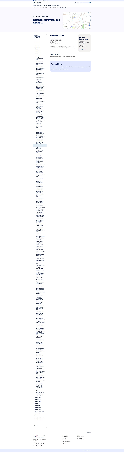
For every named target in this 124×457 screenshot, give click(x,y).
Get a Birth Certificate (66, 439)
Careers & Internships (80, 436)
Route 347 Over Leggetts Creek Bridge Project (40, 343)
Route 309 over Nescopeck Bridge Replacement (40, 69)
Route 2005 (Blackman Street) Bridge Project (39, 295)
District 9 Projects (38, 403)
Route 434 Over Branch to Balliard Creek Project (40, 268)
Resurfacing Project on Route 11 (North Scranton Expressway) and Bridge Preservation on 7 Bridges (40, 118)
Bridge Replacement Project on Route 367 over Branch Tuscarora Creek (40, 133)
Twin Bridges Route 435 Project (39, 64)
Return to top (88, 432)
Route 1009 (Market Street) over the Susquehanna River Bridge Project (40, 292)
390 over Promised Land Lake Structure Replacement (39, 130)
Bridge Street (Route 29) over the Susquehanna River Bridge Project (40, 380)
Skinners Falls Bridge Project (39, 114)
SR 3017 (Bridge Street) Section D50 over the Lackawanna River (39, 302)
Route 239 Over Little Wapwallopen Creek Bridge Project (40, 369)
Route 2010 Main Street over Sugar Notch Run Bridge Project (39, 359)
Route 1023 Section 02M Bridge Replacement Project (39, 195)
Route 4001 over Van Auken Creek (40, 102)
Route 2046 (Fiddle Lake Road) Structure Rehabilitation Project (39, 179)
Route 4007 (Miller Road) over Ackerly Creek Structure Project (40, 336)
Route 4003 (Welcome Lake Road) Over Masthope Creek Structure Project (40, 319)
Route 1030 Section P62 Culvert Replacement (39, 227)
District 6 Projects (38, 399)
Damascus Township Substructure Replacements (39, 99)
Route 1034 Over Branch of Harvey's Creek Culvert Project (40, 308)
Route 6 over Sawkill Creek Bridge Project (40, 270)
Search (35, 40)
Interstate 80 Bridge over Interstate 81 (40, 94)
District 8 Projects (38, 401)
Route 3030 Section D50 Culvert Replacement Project (40, 202)
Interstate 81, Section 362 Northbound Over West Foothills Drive (40, 111)
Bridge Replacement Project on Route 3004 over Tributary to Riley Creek (40, 136)
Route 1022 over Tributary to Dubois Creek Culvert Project (40, 252)
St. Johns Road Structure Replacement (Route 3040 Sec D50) (40, 230)
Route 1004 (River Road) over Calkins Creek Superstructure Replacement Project (39, 185)
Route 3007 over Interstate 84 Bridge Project (40, 378)
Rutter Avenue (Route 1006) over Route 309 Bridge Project (40, 372)
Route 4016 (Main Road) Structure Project (39, 364)
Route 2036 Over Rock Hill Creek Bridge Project (40, 239)
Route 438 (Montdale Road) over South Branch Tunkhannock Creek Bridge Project (40, 333)
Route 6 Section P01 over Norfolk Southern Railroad (40, 216)
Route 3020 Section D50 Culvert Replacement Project (40, 199)
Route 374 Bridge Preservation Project (39, 82)
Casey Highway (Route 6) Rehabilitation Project (40, 61)
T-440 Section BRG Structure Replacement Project (39, 158)
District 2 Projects (38, 51)
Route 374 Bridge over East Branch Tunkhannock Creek (40, 322)
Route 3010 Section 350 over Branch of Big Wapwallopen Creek (39, 221)
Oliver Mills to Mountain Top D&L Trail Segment (40, 255)
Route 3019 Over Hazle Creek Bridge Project (39, 242)
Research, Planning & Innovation (39, 417)
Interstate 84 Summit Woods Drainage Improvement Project (39, 148)
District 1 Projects (37, 49)
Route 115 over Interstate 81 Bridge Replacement (40, 121)
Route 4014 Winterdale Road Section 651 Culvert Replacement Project (40, 189)
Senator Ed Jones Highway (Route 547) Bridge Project (40, 375)
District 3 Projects (38, 53)
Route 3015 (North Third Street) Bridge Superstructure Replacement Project (39, 108)
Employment (36, 415)
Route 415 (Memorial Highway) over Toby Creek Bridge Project (40, 286)
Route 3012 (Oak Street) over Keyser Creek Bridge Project (40, 340)
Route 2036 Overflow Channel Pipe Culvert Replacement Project (39, 386)
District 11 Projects (38, 407)
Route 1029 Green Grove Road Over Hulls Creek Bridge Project (39, 390)
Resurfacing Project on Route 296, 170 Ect (39, 143)
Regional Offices (36, 413)
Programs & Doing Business (38, 419)
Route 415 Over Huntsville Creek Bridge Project (40, 395)
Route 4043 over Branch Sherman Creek (39, 84)
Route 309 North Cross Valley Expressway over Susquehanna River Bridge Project (40, 325)
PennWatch (79, 438)
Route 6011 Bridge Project (40, 258)
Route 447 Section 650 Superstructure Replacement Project (39, 192)
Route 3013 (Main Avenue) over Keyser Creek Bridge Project (40, 280)
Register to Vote (65, 436)
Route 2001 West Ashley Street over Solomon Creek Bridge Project (40, 351)
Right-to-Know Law (80, 439)
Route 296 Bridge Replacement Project (39, 182)
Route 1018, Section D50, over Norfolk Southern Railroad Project (40, 161)
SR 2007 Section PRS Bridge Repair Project (39, 169)
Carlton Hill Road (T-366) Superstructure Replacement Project (39, 155)
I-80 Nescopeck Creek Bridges (39, 71)
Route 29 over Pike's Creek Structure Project (40, 393)
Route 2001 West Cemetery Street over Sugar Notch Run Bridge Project (39, 355)
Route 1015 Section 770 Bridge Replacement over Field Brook (40, 213)
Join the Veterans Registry (67, 441)
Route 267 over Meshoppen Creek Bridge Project (40, 283)
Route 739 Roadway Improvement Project (39, 383)
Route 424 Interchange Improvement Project (39, 244)
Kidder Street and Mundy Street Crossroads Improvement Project (40, 224)
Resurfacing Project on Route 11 (39, 145)
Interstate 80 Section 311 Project (40, 305)
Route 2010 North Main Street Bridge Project (39, 362)
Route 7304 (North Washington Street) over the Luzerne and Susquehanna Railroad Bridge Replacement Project (40, 125)
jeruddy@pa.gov (82, 49)
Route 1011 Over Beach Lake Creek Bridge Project (40, 237)
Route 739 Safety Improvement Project (39, 80)
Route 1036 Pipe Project (39, 249)
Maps (35, 423)
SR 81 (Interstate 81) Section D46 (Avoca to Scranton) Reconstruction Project (40, 87)
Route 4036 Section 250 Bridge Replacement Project (40, 151)
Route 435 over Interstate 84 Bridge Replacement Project (40, 58)
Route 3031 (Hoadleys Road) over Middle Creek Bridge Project (40, 247)
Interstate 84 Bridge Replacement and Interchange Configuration (40, 76)
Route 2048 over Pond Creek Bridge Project (39, 314)
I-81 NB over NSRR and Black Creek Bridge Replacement (40, 208)
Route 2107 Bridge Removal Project (40, 261)
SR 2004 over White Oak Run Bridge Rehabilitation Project (40, 91)
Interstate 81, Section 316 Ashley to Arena (40, 96)
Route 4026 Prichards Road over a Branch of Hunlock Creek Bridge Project (40, 329)
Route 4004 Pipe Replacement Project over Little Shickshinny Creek (40, 277)
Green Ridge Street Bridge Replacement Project (40, 311)
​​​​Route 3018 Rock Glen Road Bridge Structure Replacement (40, 234)
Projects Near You (37, 47)
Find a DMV (64, 438)
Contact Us (36, 425)
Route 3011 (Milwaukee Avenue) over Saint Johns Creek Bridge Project (40, 273)
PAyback (64, 443)
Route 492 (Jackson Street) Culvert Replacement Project (40, 175)
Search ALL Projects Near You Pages (39, 412)
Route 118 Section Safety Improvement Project (40, 167)
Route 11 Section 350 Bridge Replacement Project (40, 210)
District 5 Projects (38, 397)
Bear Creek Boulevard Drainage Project (39, 316)
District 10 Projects (38, 405)
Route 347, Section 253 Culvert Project (39, 104)
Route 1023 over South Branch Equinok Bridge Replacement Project (39, 140)
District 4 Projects (38, 55)
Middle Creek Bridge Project (39, 263)
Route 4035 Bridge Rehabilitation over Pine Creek (39, 172)
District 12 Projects (38, 409)
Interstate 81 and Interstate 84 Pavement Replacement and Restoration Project (40, 346)
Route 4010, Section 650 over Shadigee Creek (40, 205)
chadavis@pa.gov (82, 43)
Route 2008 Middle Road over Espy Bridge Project (40, 349)
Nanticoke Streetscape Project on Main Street (39, 66)
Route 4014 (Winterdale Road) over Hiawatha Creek (40, 218)
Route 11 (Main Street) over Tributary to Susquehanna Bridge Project (40, 289)
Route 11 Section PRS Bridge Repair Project (40, 164)
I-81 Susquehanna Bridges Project (40, 74)
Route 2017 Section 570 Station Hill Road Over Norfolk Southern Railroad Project (40, 299)
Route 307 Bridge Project (40, 366)
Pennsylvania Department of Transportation (37, 36)
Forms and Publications (38, 421)
